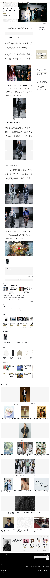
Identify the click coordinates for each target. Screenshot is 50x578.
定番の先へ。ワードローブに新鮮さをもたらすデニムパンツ (42, 70)
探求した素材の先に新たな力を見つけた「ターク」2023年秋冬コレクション (24, 2)
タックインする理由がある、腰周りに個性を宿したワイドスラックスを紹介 (42, 82)
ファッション (8, 2)
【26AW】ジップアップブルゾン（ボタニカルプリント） (19, 358)
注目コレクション (13, 2)
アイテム (38, 570)
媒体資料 (33, 566)
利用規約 (39, 566)
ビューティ (45, 29)
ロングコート (28, 88)
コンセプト (47, 570)
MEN (38, 55)
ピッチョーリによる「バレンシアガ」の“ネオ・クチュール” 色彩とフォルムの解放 (28, 288)
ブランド (35, 570)
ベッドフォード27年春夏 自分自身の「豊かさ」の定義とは (12, 299)
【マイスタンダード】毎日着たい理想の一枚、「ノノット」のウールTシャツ (42, 78)
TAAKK (12, 260)
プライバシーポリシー (43, 566)
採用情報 (31, 566)
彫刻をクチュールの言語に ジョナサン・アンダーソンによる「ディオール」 (14, 297)
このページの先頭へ (4, 554)
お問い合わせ (47, 566)
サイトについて (27, 566)
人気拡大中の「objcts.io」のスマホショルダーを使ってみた (42, 74)
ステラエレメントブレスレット (26, 358)
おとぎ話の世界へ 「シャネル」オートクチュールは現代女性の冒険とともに (14, 295)
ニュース (40, 29)
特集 (42, 29)
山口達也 (8, 268)
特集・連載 (4, 2)
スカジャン (27, 128)
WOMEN (42, 55)
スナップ (41, 570)
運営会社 (36, 566)
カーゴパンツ (9, 132)
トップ (1, 2)
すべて (37, 29)
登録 (41, 57)
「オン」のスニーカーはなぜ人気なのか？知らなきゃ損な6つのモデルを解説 (42, 66)
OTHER (45, 55)
